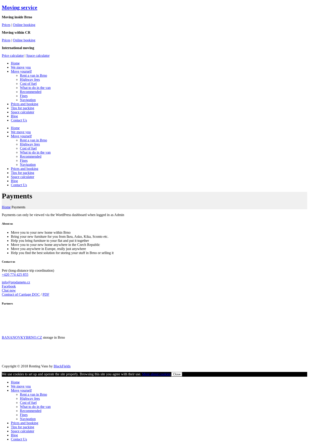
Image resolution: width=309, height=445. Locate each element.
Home (15, 63)
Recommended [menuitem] (30, 411)
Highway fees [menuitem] (30, 398)
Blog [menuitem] (14, 435)
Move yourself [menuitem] (21, 390)
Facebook (9, 286)
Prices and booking (24, 104)
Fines (24, 96)
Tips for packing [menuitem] (22, 427)
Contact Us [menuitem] (19, 439)
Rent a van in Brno (33, 75)
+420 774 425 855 (15, 274)
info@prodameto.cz (16, 282)
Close (177, 374)
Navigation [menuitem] (28, 419)
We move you (21, 67)
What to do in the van (35, 88)
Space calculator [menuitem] (22, 431)
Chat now (9, 290)
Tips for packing (22, 108)
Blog (14, 116)
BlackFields (62, 366)
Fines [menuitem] (24, 415)
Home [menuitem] (15, 382)
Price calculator (13, 55)
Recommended (30, 92)
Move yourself (21, 71)
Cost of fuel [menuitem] (28, 403)
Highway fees (30, 79)
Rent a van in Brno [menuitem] (33, 394)
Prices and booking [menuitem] (24, 423)
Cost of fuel (28, 84)
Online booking (24, 25)
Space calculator (38, 55)
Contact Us (19, 120)
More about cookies (156, 374)
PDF (46, 294)
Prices (6, 25)
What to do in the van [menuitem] (35, 407)
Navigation (28, 100)
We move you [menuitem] (21, 386)
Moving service (19, 7)
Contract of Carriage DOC (21, 294)
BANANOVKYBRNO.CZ (22, 337)
